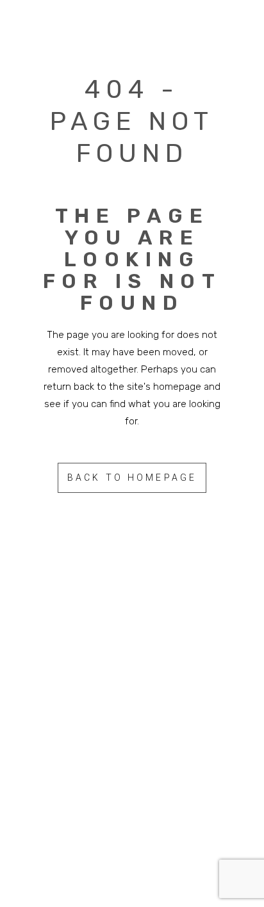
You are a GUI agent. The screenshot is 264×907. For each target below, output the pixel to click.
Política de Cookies (132, 815)
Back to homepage (132, 477)
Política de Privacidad (161, 785)
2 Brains (162, 743)
